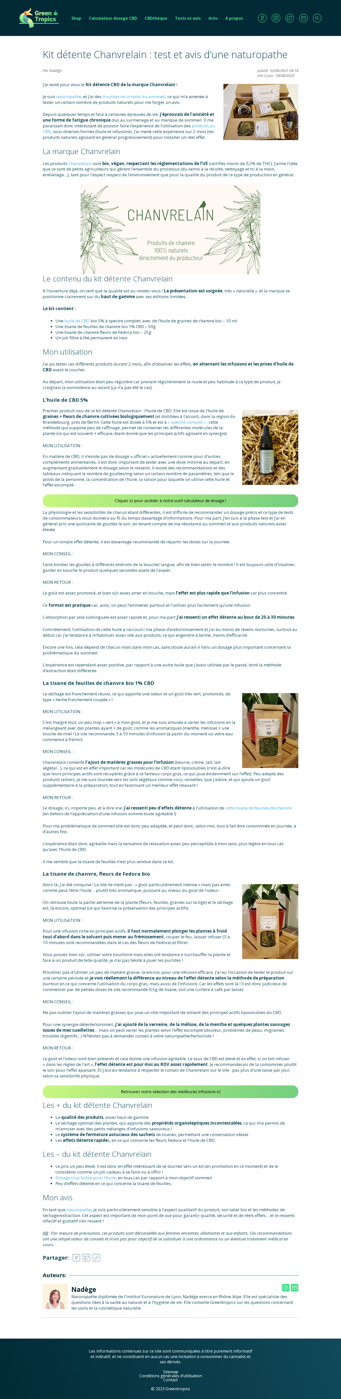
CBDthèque (156, 18)
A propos (234, 18)
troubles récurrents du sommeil (134, 96)
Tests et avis (188, 18)
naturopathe (68, 96)
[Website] (286, 1287)
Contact (170, 1380)
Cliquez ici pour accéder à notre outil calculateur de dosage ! (170, 500)
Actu (213, 18)
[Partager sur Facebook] (24, 492)
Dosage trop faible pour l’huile (85, 1178)
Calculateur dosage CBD (113, 18)
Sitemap (170, 1372)
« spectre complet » (187, 422)
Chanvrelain (80, 163)
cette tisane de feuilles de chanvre (258, 808)
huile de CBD (77, 321)
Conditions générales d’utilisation (170, 1376)
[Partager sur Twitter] (24, 501)
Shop (76, 18)
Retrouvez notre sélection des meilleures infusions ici (170, 1091)
